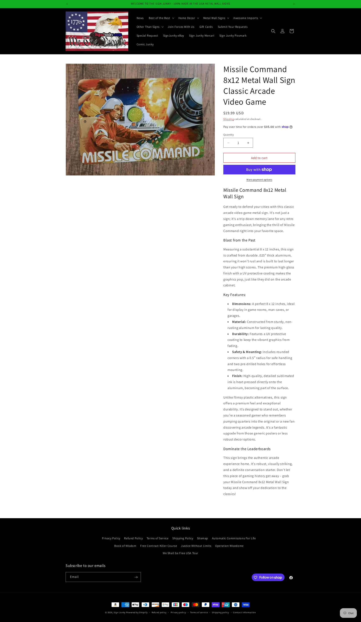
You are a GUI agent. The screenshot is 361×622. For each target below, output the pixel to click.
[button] (161, 18)
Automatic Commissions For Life (234, 538)
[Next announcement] (294, 4)
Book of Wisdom (125, 546)
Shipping (228, 119)
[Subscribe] (136, 577)
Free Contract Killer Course (158, 546)
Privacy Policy (111, 538)
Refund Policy (133, 538)
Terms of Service (158, 538)
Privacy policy (178, 612)
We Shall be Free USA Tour (180, 553)
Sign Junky (120, 612)
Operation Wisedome (229, 546)
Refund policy (159, 612)
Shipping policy (220, 612)
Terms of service (199, 612)
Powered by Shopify (137, 612)
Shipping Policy (182, 538)
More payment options (259, 179)
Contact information (244, 612)
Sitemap (202, 538)
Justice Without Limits (196, 546)
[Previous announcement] (67, 4)
